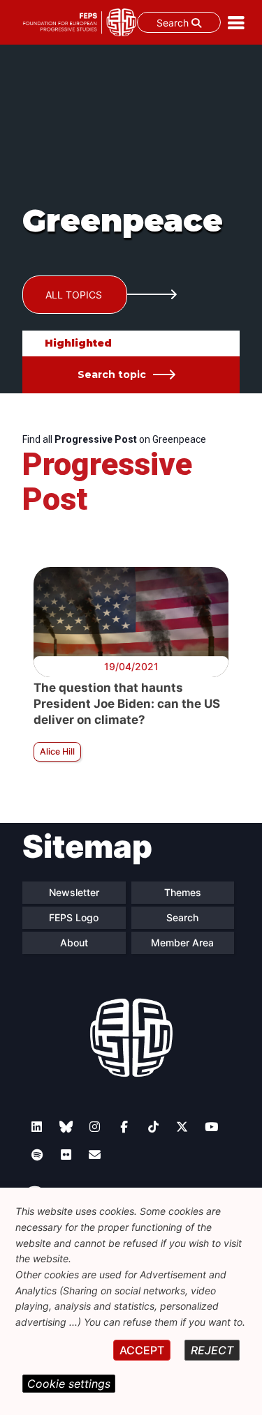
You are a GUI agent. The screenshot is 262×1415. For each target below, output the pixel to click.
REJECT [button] (212, 1350)
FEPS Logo (74, 917)
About (74, 942)
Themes (182, 892)
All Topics (73, 295)
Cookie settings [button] (68, 1384)
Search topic (112, 374)
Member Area (182, 942)
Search (174, 23)
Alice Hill (57, 751)
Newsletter (74, 892)
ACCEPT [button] (141, 1350)
